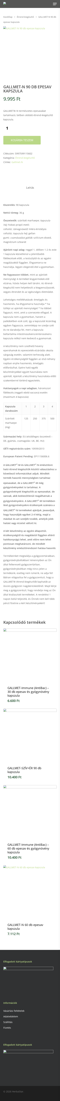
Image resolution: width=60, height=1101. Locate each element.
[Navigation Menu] (55, 4)
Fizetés (7, 1027)
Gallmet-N (17, 162)
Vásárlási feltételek (13, 1010)
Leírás (30, 187)
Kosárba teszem (22, 140)
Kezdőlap (7, 16)
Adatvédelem (10, 1016)
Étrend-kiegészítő (25, 16)
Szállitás (7, 1022)
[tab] (30, 188)
